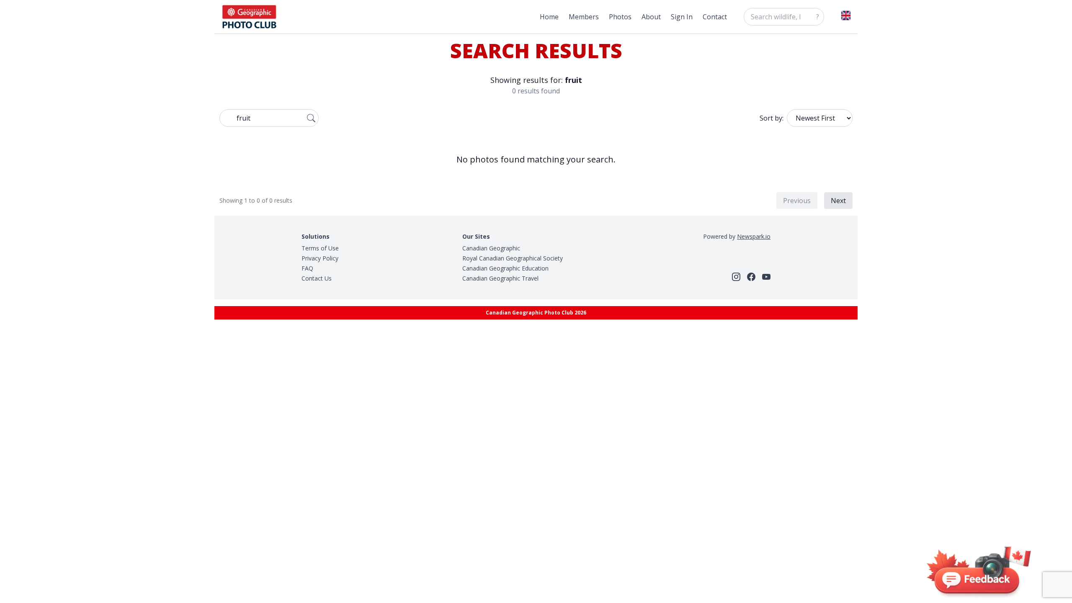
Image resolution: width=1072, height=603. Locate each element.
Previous (797, 200)
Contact (715, 16)
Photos (620, 16)
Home (549, 16)
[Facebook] (751, 277)
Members (584, 16)
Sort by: (771, 118)
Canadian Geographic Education (505, 268)
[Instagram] (736, 277)
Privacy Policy (320, 258)
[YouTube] (766, 277)
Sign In (682, 16)
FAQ (307, 268)
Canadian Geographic (491, 248)
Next (838, 200)
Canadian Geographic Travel (500, 278)
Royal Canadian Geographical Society (512, 258)
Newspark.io (753, 236)
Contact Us (317, 278)
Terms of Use (320, 248)
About (651, 16)
